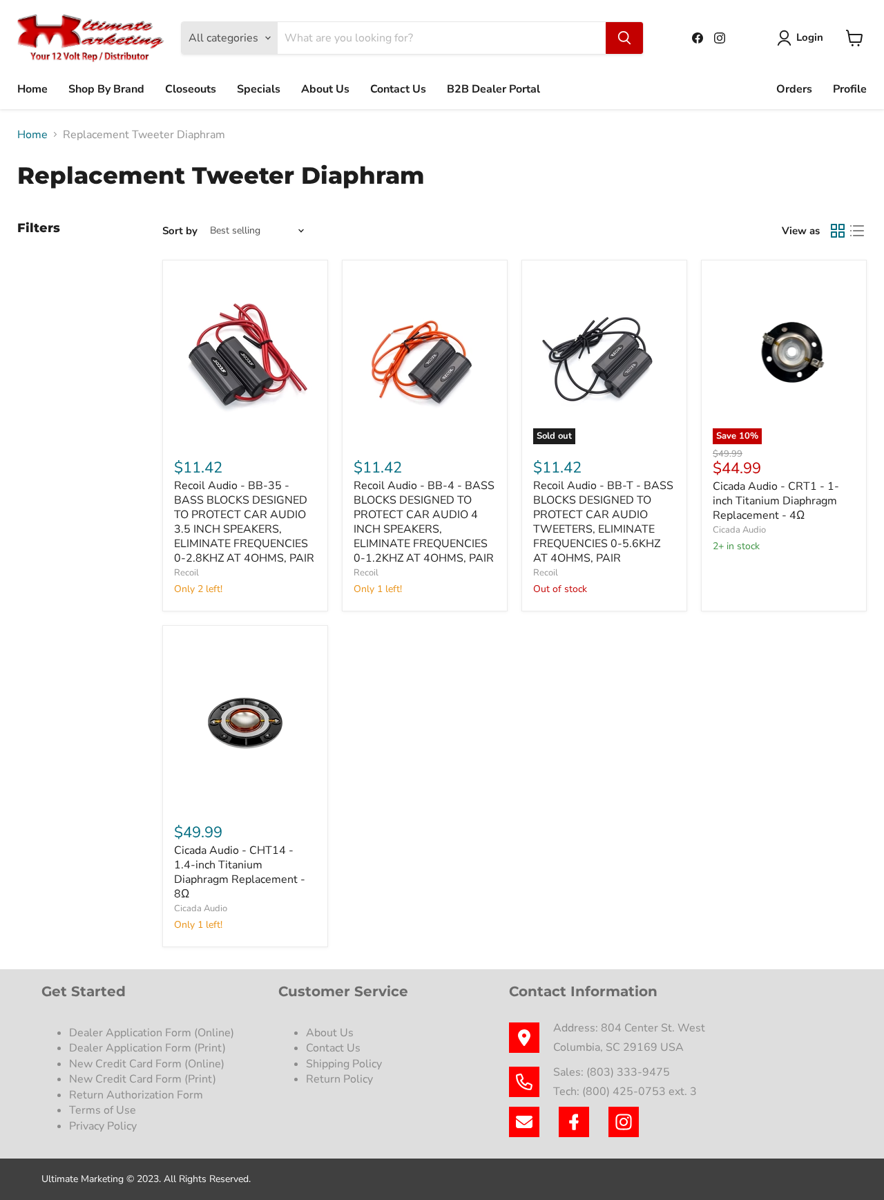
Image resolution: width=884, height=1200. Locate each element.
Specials (258, 89)
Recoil (186, 572)
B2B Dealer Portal (493, 89)
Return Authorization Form (136, 1095)
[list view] (857, 230)
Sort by (180, 231)
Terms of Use (104, 1110)
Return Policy (339, 1079)
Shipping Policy (344, 1064)
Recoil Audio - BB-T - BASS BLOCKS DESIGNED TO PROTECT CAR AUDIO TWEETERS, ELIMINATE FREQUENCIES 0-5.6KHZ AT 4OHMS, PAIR (603, 522)
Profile (850, 89)
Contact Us (398, 89)
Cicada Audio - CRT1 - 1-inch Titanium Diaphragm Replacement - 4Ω (776, 501)
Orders (794, 89)
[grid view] (837, 230)
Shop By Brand (106, 89)
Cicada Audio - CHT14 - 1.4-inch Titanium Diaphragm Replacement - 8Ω (239, 872)
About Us (325, 89)
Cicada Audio (739, 530)
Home (32, 89)
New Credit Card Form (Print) (142, 1079)
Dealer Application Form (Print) (147, 1048)
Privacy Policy (104, 1126)
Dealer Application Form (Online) (151, 1032)
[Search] (624, 38)
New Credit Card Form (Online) (146, 1064)
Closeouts (190, 89)
